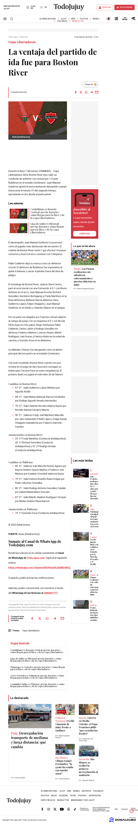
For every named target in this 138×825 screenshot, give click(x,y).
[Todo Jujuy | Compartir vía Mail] (96, 92)
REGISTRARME (126, 7)
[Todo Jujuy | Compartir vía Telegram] (91, 92)
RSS (116, 809)
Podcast (82, 795)
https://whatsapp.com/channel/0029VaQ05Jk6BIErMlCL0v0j (41, 567)
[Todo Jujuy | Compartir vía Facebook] (75, 92)
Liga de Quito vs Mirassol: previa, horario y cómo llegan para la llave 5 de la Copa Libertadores (35, 659)
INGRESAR (106, 7)
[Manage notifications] (132, 811)
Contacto (124, 809)
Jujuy (63, 18)
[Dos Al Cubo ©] (122, 822)
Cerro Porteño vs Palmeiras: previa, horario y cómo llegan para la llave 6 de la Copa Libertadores (37, 676)
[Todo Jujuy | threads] (68, 809)
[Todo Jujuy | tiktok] (74, 809)
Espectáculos (48, 800)
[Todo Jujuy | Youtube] (62, 809)
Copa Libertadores (31, 630)
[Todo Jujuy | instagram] (48, 809)
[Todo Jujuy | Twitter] (55, 809)
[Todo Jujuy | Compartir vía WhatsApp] (86, 92)
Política (84, 18)
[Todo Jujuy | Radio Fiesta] (133, 19)
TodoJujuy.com (36, 558)
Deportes (24, 37)
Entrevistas (95, 795)
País (73, 18)
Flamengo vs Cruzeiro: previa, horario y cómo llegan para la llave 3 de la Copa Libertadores (37, 668)
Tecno (73, 795)
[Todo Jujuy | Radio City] (116, 19)
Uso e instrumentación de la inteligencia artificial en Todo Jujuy (101, 809)
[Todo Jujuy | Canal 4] (108, 19)
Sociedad (63, 795)
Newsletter (78, 21)
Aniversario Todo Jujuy (82, 800)
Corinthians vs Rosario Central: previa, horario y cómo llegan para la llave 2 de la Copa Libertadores (36, 651)
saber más (84, 233)
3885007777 (50, 593)
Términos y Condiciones (84, 809)
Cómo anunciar (134, 809)
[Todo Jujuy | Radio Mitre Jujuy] (124, 19)
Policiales (62, 21)
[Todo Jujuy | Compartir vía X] (81, 92)
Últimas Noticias (47, 18)
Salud (54, 795)
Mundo (96, 18)
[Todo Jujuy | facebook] (42, 809)
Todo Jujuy (13, 37)
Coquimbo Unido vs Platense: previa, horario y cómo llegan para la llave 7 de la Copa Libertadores (37, 685)
